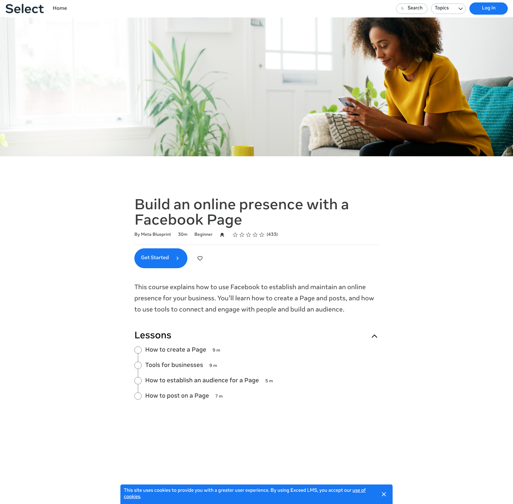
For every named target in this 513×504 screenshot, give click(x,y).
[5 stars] (262, 235)
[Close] (384, 494)
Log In (489, 8)
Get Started (155, 258)
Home (60, 8)
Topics (442, 8)
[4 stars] (255, 235)
